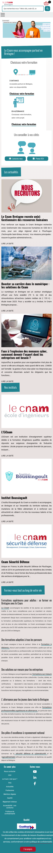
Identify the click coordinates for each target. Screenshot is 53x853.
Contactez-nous (17, 158)
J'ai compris (28, 849)
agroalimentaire (8, 757)
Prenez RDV (40, 158)
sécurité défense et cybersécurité (30, 753)
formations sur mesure (42, 674)
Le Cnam (5, 608)
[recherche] (47, 8)
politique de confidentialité (41, 842)
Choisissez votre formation (22, 93)
